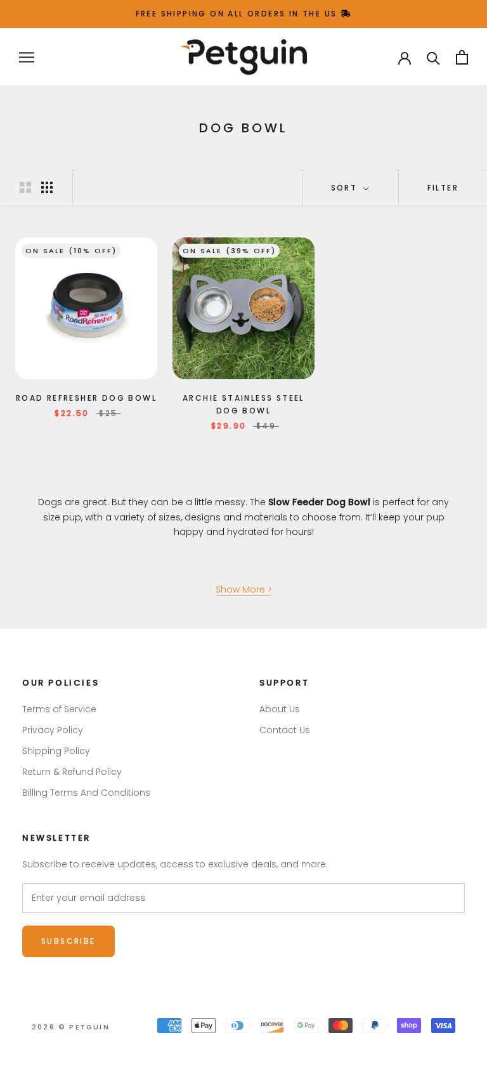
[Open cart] (462, 57)
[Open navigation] (26, 57)
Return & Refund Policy (72, 771)
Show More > (244, 589)
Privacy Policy (52, 730)
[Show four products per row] (47, 187)
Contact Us (284, 730)
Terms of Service (59, 709)
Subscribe (68, 941)
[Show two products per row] (25, 187)
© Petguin (71, 1027)
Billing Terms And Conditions (86, 792)
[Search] (433, 57)
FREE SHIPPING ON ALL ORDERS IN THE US (238, 13)
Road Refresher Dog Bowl (86, 398)
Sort (346, 187)
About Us (279, 709)
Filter (442, 187)
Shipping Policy (56, 750)
